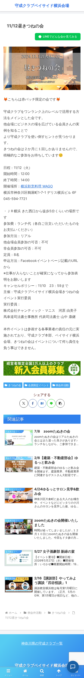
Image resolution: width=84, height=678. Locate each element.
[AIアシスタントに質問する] (73, 667)
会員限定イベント (38, 385)
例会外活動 (62, 385)
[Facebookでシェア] (32, 403)
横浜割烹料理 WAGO (37, 186)
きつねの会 (14, 385)
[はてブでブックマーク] (42, 403)
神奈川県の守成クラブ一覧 (42, 643)
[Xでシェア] (23, 403)
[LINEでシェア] (51, 403)
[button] (60, 403)
